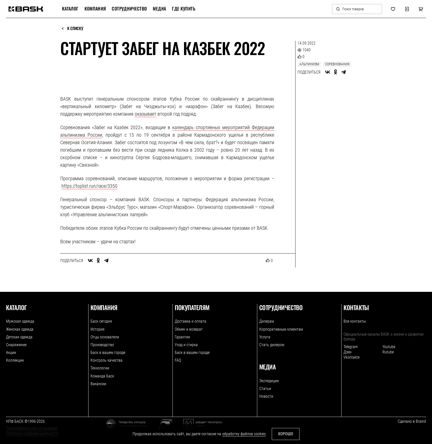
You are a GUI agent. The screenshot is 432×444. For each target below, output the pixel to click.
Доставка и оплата (190, 321)
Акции (11, 352)
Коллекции (15, 360)
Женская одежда (20, 329)
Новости (266, 396)
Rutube (388, 352)
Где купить (183, 9)
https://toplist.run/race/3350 (90, 186)
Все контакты (355, 321)
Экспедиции (269, 380)
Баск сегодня (101, 321)
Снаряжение (16, 344)
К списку (75, 28)
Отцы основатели (104, 337)
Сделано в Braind (412, 421)
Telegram (351, 346)
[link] (26, 9)
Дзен (348, 352)
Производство (102, 344)
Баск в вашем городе (107, 352)
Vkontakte (352, 357)
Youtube (388, 346)
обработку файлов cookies (244, 433)
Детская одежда (19, 337)
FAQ (178, 360)
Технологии (99, 368)
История (97, 329)
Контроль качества (106, 360)
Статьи (265, 388)
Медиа (159, 9)
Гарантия (182, 337)
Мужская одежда (20, 321)
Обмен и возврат (189, 329)
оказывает (145, 114)
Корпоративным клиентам (281, 329)
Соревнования (337, 64)
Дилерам (266, 321)
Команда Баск (102, 376)
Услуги (264, 337)
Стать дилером (271, 344)
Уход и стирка (186, 344)
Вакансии (98, 383)
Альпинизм (309, 64)
